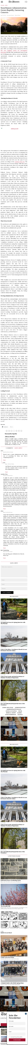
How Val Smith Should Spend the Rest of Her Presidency (13, 704)
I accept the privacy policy (16, 1037)
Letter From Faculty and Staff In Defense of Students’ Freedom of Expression (12, 677)
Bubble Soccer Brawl (6, 932)
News (6, 5)
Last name (11, 1026)
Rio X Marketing (5, 550)
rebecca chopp (11, 712)
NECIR (20, 711)
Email (10, 1031)
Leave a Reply (18, 448)
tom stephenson (10, 714)
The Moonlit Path (5, 906)
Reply (4, 460)
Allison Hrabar (17, 15)
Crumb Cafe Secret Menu (7, 957)
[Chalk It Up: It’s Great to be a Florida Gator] (14, 723)
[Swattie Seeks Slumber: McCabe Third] (14, 735)
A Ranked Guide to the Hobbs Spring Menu (12, 983)
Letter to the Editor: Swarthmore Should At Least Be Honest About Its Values (14, 650)
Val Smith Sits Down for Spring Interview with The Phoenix (13, 623)
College (2, 5)
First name (11, 1021)
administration (20, 707)
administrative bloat (14, 709)
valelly (20, 714)
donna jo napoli (11, 711)
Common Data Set (20, 161)
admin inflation (7, 707)
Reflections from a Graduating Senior (11, 880)
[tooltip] (7, 431)
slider (19, 712)
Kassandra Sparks (10, 15)
